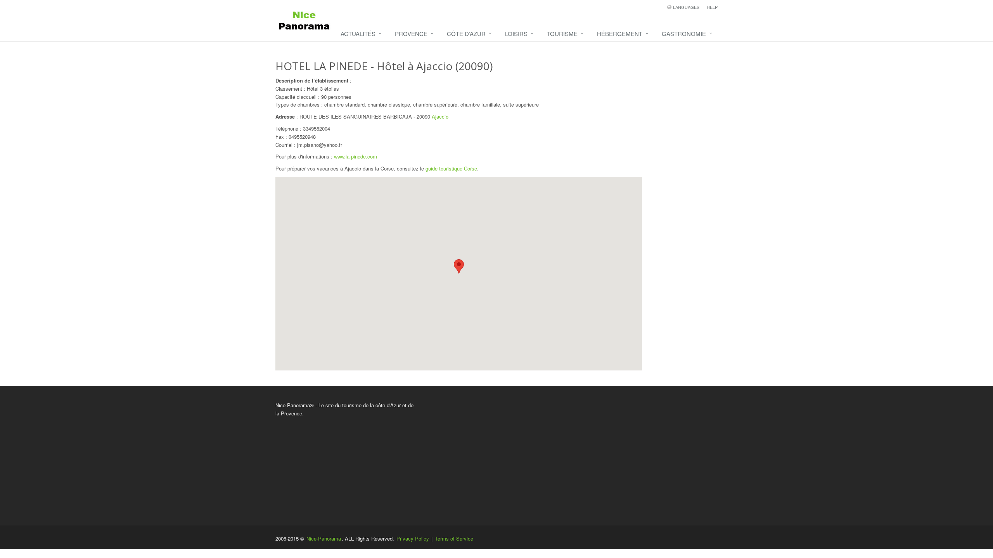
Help (712, 7)
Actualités (358, 33)
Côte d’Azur (466, 33)
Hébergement (619, 33)
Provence (411, 33)
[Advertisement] (572, 455)
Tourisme (562, 33)
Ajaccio (440, 116)
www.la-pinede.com (355, 156)
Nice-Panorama (323, 538)
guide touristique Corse (451, 168)
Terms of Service (454, 538)
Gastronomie (684, 33)
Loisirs (516, 33)
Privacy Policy (412, 538)
